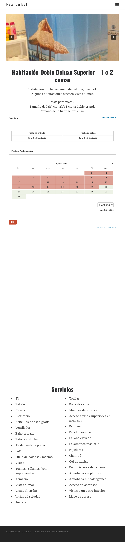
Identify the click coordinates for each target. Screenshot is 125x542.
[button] (11, 37)
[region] (62, 37)
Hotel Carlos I (23, 531)
